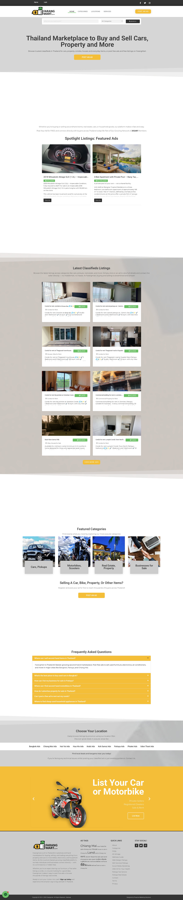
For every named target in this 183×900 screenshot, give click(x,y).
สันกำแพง (94, 865)
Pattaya (71, 668)
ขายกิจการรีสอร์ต (101, 859)
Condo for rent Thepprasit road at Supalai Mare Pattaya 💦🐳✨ (117, 350)
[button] (91, 658)
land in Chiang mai (100, 853)
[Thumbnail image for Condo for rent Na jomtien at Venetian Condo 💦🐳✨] (66, 381)
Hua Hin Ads (78, 746)
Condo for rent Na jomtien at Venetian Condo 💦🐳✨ (62, 395)
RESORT (88, 857)
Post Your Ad (42, 131)
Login (45, 2)
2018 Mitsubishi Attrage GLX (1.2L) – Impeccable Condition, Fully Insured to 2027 (131, 177)
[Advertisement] (91, 98)
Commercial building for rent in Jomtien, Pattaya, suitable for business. (119, 395)
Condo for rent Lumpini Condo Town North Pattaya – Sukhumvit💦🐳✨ (119, 440)
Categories (83, 11)
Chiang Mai (83, 668)
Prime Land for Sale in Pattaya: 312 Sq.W (62, 177)
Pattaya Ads (119, 746)
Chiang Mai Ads (50, 746)
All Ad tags (116, 854)
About (114, 845)
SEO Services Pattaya (120, 863)
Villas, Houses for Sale (54, 443)
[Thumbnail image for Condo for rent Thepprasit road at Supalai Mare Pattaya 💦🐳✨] (117, 336)
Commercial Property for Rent (108, 398)
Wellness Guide (117, 857)
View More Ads (91, 462)
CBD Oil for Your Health (121, 869)
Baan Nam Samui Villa (52, 440)
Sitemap (68, 897)
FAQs (114, 851)
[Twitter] (141, 845)
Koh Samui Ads (104, 746)
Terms (114, 881)
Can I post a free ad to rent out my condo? (51, 696)
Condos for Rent (52, 309)
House (94, 849)
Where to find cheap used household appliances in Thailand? (60, 701)
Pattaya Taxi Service (119, 872)
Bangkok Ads (34, 746)
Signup (36, 2)
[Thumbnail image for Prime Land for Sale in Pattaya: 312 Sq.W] (66, 158)
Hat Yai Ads (65, 746)
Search (133, 21)
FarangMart (40, 665)
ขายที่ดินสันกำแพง (84, 861)
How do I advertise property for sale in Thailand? (54, 691)
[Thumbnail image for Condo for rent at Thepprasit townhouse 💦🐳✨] (66, 336)
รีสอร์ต (89, 865)
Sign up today (65, 879)
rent (82, 856)
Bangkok (63, 668)
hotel (98, 846)
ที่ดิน (83, 865)
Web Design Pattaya (119, 860)
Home (71, 11)
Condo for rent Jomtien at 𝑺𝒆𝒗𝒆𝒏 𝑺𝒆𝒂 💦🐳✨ (59, 306)
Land (91, 852)
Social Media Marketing (121, 866)
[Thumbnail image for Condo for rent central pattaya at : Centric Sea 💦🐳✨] (117, 292)
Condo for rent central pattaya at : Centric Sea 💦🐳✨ (114, 306)
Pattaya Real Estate (119, 875)
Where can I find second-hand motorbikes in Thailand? (57, 686)
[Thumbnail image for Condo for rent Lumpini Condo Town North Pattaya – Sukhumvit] (117, 425)
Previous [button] (40, 175)
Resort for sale (95, 857)
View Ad (99, 200)
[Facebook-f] (136, 845)
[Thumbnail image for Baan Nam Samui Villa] (66, 425)
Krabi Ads (91, 746)
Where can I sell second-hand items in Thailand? (55, 658)
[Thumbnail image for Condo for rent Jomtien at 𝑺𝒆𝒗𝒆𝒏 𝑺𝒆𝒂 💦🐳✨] (66, 292)
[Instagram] (145, 845)
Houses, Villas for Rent (54, 354)
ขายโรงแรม (104, 861)
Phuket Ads (132, 746)
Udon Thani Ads (147, 746)
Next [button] (143, 175)
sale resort (92, 859)
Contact (115, 878)
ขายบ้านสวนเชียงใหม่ (95, 861)
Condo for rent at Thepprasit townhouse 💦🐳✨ (61, 350)
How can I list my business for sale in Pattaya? (54, 681)
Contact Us (130, 758)
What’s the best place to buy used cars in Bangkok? (56, 675)
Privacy (115, 884)
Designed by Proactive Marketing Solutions (139, 897)
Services (107, 11)
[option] (66, 173)
